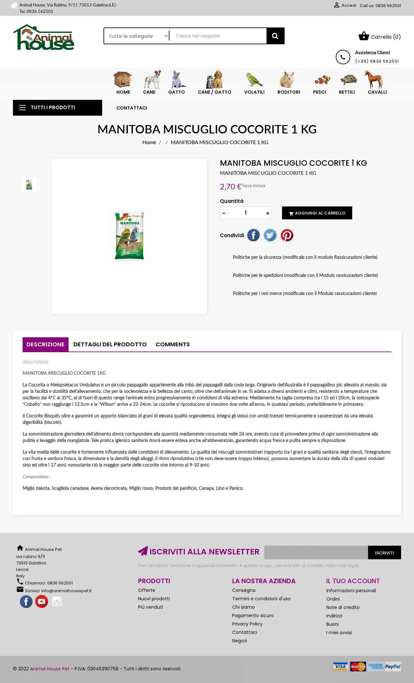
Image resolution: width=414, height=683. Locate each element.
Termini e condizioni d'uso (261, 598)
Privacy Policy (247, 624)
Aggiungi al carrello (317, 213)
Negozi (239, 640)
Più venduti (150, 607)
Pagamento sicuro (253, 615)
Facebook (26, 602)
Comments (173, 344)
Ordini (333, 599)
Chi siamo (243, 607)
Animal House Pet (50, 669)
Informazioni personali (351, 590)
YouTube (42, 602)
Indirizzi (334, 616)
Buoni (332, 624)
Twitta (270, 234)
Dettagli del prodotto (110, 344)
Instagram (57, 602)
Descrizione (46, 344)
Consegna (244, 590)
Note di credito (343, 607)
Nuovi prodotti (154, 598)
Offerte (146, 590)
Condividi (253, 234)
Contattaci (244, 632)
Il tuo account (353, 580)
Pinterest (286, 234)
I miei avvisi (339, 632)
